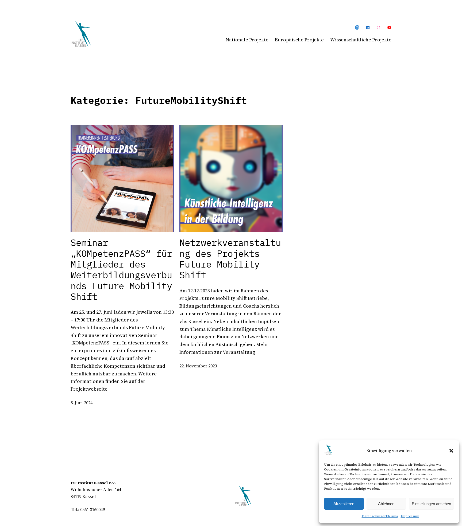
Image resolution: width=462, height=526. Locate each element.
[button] (451, 450)
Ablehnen (386, 503)
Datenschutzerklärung (380, 516)
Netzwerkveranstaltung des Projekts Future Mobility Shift (230, 258)
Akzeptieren (343, 503)
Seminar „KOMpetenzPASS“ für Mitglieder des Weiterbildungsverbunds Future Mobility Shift (121, 269)
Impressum (410, 516)
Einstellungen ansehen (431, 503)
